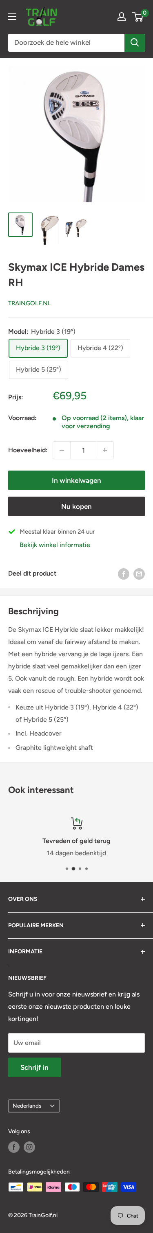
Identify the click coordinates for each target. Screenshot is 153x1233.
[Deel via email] (139, 573)
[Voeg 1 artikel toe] (61, 450)
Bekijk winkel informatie (55, 545)
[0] (138, 17)
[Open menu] (12, 16)
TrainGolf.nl (29, 303)
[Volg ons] (14, 1147)
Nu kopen (76, 506)
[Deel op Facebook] (123, 573)
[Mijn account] (122, 16)
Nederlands (27, 1105)
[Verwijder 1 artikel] (104, 450)
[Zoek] (134, 43)
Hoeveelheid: (28, 450)
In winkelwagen (76, 480)
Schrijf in (34, 1067)
